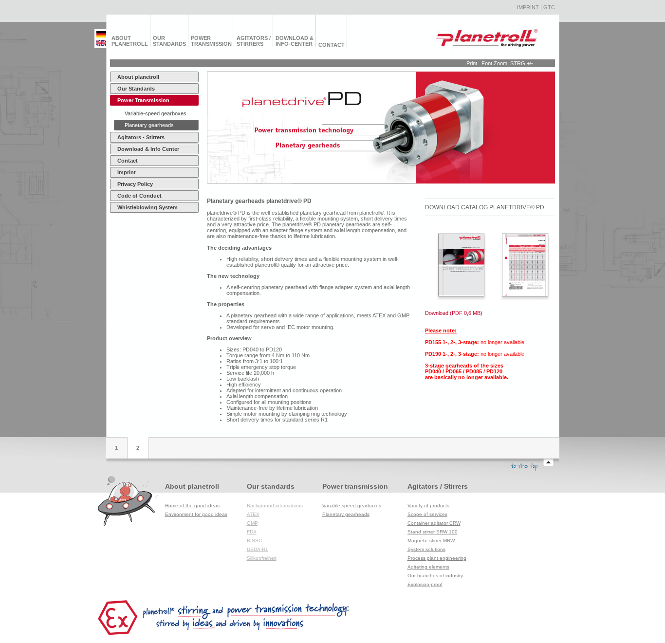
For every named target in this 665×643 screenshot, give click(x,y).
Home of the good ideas (192, 505)
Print (471, 63)
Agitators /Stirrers (254, 41)
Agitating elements (428, 567)
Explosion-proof (425, 584)
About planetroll (129, 41)
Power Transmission (143, 100)
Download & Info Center (148, 149)
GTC (549, 7)
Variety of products (428, 505)
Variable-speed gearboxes (155, 113)
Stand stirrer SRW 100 (432, 531)
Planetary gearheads (149, 125)
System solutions (426, 549)
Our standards (169, 41)
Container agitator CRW (434, 523)
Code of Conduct (139, 196)
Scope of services (427, 514)
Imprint (528, 7)
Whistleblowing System (147, 207)
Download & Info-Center (295, 41)
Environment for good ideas (196, 514)
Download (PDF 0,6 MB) (453, 313)
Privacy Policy (135, 184)
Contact (331, 45)
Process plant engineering (436, 558)
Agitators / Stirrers (437, 486)
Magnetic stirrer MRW (431, 540)
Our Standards (136, 89)
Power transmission (211, 41)
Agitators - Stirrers (141, 137)
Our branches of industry (435, 575)
